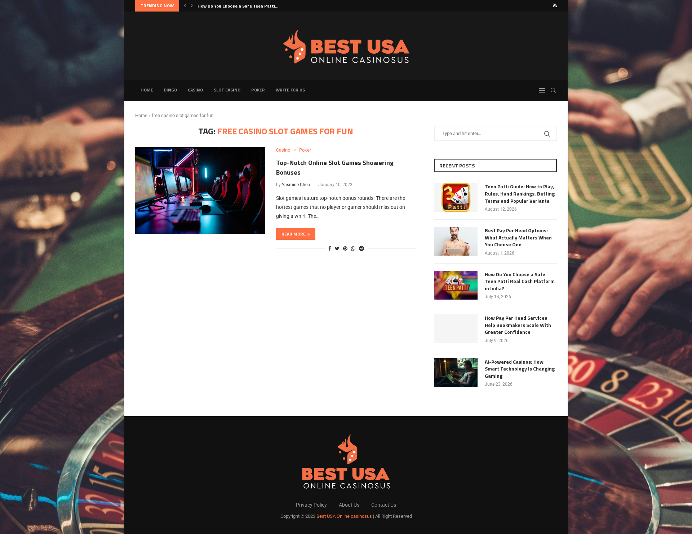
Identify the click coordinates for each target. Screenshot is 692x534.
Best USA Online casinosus (344, 516)
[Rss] (555, 6)
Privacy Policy (311, 505)
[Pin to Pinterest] (345, 248)
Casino (195, 89)
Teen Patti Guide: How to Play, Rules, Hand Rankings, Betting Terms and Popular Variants (520, 193)
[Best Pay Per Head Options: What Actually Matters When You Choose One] (456, 241)
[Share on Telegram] (361, 248)
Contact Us (383, 505)
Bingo (170, 89)
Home (147, 89)
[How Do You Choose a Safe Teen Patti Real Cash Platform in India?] (456, 285)
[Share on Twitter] (337, 248)
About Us (349, 505)
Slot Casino (227, 89)
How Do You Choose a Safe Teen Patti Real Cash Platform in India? (520, 281)
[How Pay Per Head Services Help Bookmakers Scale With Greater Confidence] (456, 328)
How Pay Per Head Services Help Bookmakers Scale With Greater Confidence (518, 325)
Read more (293, 233)
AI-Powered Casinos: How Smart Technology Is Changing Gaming (520, 369)
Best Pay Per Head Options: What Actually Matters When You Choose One (518, 237)
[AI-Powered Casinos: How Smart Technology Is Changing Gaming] (456, 372)
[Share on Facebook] (329, 248)
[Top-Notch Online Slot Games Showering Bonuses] (200, 190)
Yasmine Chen (296, 184)
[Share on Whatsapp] (353, 248)
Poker (258, 89)
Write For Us (290, 89)
